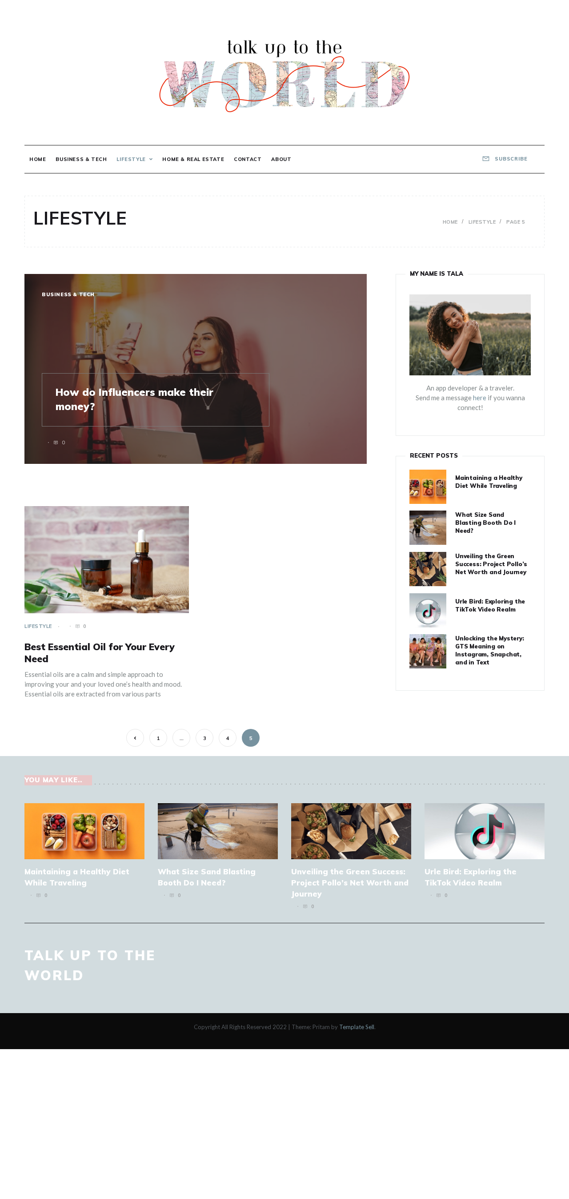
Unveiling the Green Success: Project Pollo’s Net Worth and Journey (491, 563)
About (281, 159)
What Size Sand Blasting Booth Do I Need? (485, 522)
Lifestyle (130, 159)
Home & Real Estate (193, 159)
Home (37, 159)
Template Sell (356, 1026)
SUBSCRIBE (510, 159)
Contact (247, 159)
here (479, 398)
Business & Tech (81, 159)
